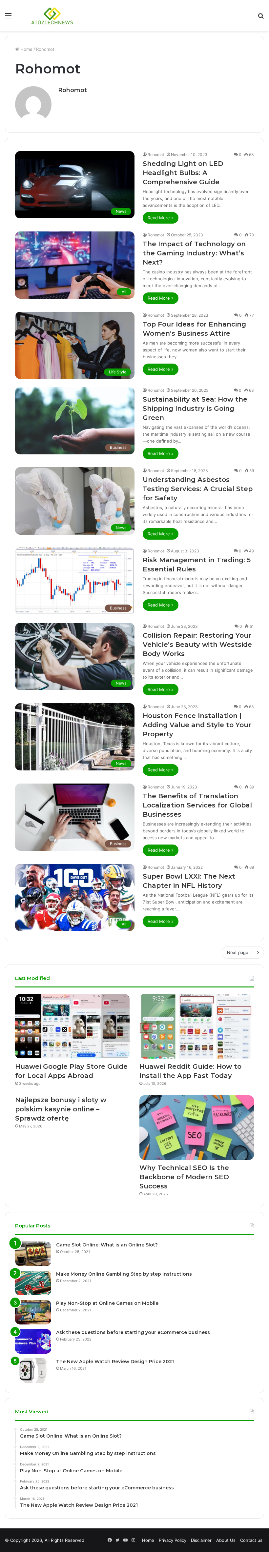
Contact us (251, 1540)
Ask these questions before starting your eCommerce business (133, 1332)
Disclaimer (201, 1540)
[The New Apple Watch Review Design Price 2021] (33, 1370)
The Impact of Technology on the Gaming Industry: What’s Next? (194, 253)
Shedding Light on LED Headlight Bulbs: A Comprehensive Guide (183, 173)
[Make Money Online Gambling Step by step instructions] (33, 1283)
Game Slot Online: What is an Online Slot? (107, 1245)
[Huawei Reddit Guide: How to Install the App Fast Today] (196, 1026)
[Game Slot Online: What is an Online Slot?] (33, 1254)
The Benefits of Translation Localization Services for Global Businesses (197, 805)
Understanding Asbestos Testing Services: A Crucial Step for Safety (198, 489)
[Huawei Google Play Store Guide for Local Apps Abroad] (72, 1026)
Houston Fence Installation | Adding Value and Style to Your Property (197, 725)
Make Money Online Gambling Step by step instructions (124, 1274)
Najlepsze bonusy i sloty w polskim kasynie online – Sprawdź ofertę (60, 1109)
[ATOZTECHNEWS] (52, 15)
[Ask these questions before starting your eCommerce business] (33, 1341)
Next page (237, 952)
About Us (226, 1540)
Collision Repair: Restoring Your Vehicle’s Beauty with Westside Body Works (197, 644)
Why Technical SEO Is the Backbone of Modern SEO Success (184, 1177)
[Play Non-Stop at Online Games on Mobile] (33, 1312)
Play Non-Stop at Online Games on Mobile (107, 1303)
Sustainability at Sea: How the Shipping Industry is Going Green (195, 408)
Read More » (161, 217)
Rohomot (72, 90)
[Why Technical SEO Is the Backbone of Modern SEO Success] (196, 1127)
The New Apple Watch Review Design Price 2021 (115, 1361)
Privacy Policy (172, 1540)
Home (25, 49)
